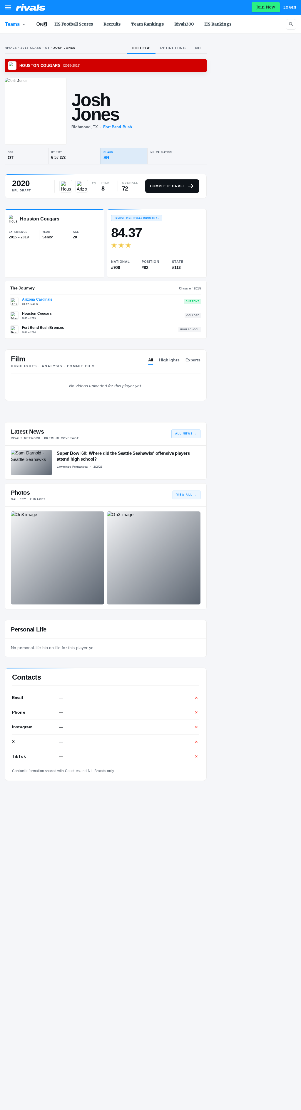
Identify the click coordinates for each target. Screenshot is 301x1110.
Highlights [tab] (169, 360)
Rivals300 (184, 24)
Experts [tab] (192, 360)
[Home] (31, 7)
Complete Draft (167, 186)
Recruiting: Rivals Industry (137, 218)
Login (289, 7)
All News (186, 433)
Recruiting (173, 48)
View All (186, 494)
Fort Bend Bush (117, 127)
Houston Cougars (37, 313)
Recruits (112, 24)
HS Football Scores (73, 24)
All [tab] (150, 360)
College (141, 48)
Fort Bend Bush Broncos (43, 328)
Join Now (265, 7)
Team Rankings (147, 24)
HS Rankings (217, 24)
